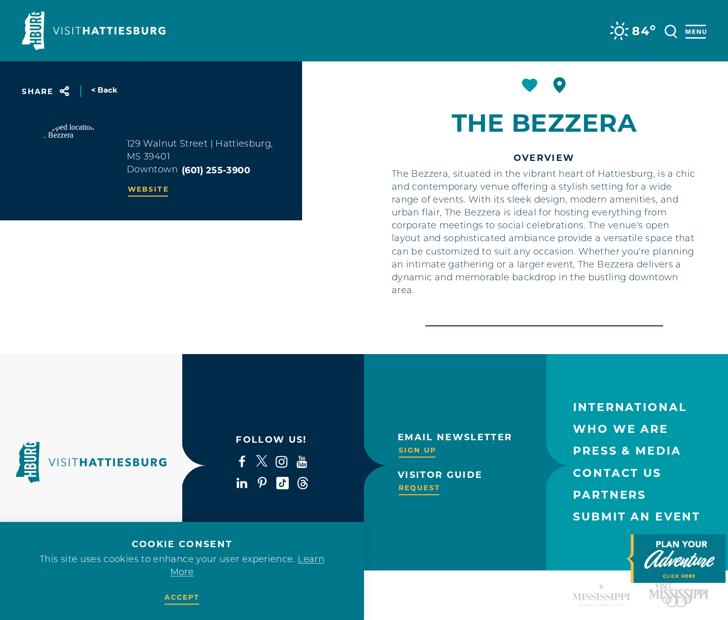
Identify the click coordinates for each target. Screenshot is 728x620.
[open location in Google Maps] (74, 163)
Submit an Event (637, 516)
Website (148, 189)
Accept (182, 597)
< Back (104, 90)
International (629, 407)
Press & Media (627, 451)
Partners (609, 495)
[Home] (93, 30)
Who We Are (621, 429)
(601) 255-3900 (216, 170)
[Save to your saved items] (529, 85)
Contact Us (617, 473)
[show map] (559, 85)
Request (419, 487)
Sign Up (417, 450)
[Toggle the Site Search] (670, 30)
